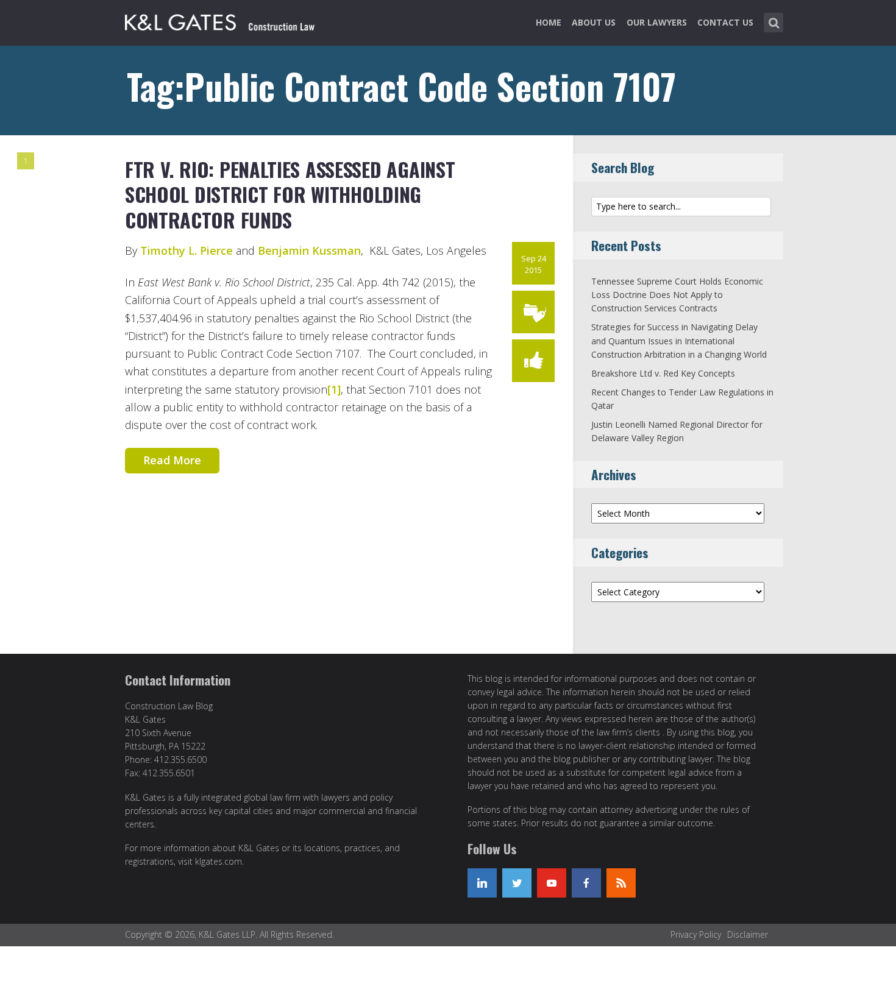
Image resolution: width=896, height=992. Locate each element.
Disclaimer (747, 934)
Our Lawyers (657, 22)
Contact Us (725, 22)
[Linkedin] (482, 883)
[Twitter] (517, 883)
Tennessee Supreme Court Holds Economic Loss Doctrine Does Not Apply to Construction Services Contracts (677, 294)
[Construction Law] (221, 20)
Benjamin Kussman (309, 250)
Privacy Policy (695, 934)
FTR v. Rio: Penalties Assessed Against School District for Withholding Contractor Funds (290, 194)
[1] (334, 389)
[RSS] (621, 883)
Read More (172, 460)
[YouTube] (551, 883)
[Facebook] (586, 883)
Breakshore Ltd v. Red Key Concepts (663, 373)
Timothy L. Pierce (186, 250)
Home (548, 22)
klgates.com (218, 861)
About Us (594, 22)
